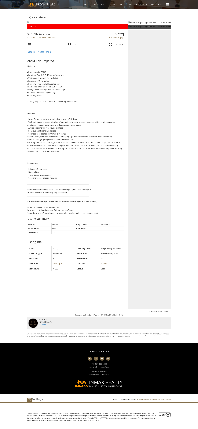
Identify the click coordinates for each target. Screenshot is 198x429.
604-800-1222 (45, 324)
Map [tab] (48, 51)
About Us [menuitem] (132, 4)
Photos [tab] (40, 51)
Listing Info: (34, 242)
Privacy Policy (141, 399)
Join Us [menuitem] (143, 4)
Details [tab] (31, 51)
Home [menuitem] (86, 4)
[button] (90, 359)
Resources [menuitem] (117, 4)
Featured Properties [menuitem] (99, 4)
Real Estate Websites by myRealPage (159, 399)
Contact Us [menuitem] (156, 4)
